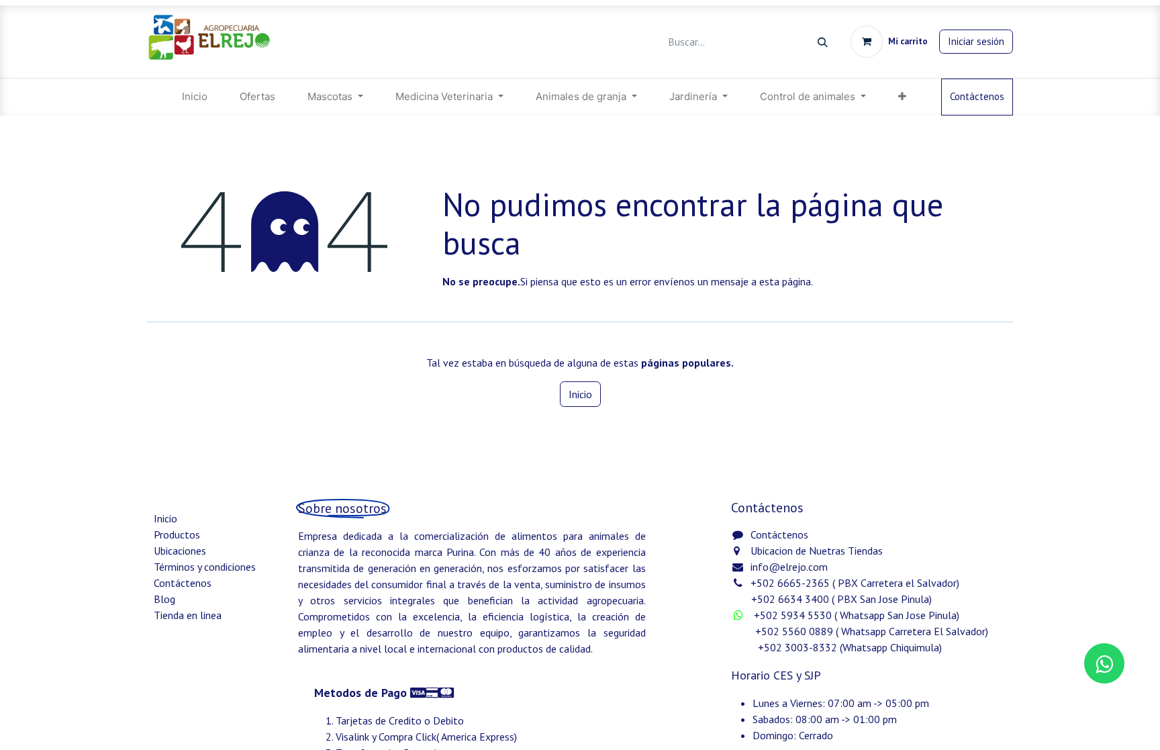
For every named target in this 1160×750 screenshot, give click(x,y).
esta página (785, 281)
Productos (177, 534)
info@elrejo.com (789, 566)
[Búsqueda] (822, 42)
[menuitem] (195, 97)
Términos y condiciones (205, 566)
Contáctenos (977, 96)
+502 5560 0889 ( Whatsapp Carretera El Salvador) (871, 631)
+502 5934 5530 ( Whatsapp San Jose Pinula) (858, 615)
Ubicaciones (180, 550)
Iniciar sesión (976, 41)
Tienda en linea (188, 615)
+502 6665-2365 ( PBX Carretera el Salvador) (855, 583)
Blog (164, 599)
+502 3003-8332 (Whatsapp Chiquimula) (838, 647)
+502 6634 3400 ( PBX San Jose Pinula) (841, 599)
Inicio (580, 394)
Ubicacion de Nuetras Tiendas (817, 550)
